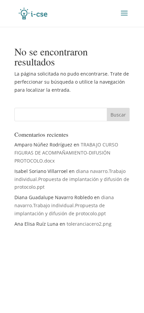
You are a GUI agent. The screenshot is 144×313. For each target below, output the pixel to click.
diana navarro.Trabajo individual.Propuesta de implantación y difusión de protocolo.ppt (71, 179)
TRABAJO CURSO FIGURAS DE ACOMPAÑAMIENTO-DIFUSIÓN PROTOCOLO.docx (66, 152)
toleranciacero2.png (89, 224)
